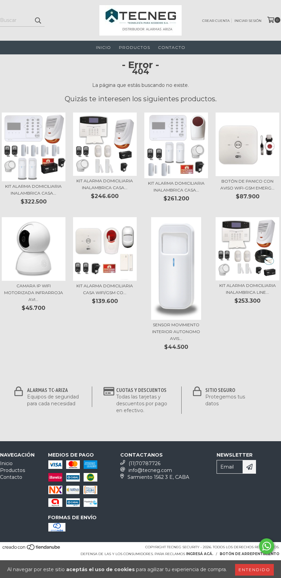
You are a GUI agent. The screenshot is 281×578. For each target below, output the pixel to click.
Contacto (171, 47)
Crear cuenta (216, 20)
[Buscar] (38, 20)
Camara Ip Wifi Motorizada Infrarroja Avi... (33, 292)
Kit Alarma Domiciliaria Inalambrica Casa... (33, 190)
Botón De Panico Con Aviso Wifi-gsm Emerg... (247, 185)
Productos (134, 47)
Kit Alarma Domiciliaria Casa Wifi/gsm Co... (104, 289)
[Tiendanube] (32, 549)
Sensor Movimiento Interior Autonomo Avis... (176, 331)
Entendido (254, 569)
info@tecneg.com (150, 470)
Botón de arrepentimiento (249, 554)
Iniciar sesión (247, 20)
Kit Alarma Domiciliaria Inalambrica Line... (247, 289)
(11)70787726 (144, 463)
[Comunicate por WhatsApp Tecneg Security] (266, 546)
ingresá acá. (199, 554)
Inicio (103, 47)
